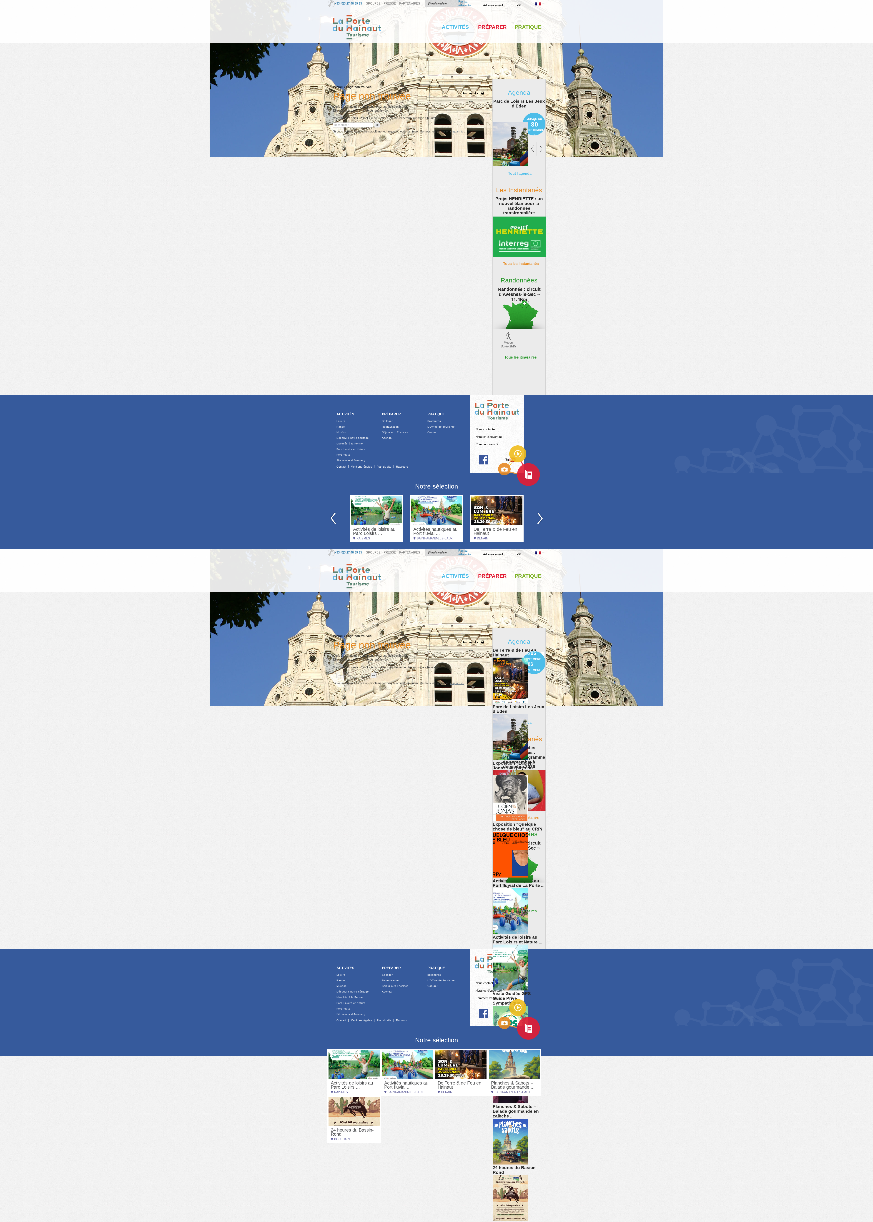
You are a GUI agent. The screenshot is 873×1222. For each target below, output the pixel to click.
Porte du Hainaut (497, 408)
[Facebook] (483, 459)
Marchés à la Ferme (349, 443)
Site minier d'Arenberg (351, 460)
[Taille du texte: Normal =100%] (476, 93)
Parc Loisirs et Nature (351, 449)
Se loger (387, 421)
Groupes (373, 3)
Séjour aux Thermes (395, 432)
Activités (455, 27)
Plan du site (384, 466)
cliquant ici (457, 131)
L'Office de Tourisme (441, 427)
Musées (341, 432)
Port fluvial (343, 455)
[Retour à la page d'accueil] (356, 44)
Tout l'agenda (520, 173)
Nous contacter (486, 429)
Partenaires (409, 3)
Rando (340, 427)
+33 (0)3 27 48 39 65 (348, 3)
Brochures (434, 421)
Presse (390, 3)
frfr (539, 3)
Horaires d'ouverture (489, 437)
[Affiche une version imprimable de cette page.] (484, 93)
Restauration (390, 427)
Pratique (528, 27)
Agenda (387, 438)
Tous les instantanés (521, 264)
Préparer (492, 27)
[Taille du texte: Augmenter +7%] (465, 93)
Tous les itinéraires (520, 357)
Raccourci (402, 466)
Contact (432, 432)
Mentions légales (361, 466)
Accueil (338, 87)
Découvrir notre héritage (352, 438)
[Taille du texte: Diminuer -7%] (471, 93)
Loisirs (340, 421)
